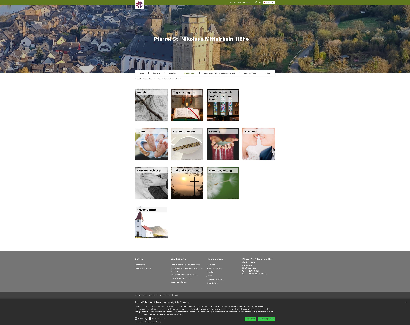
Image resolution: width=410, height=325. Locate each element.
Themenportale (215, 259)
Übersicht (179, 79)
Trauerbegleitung (220, 170)
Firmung (214, 131)
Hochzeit (251, 131)
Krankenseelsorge (149, 170)
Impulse (142, 92)
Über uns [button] (156, 73)
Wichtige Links (178, 259)
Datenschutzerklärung (174, 314)
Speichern (250, 318)
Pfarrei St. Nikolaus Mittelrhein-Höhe (148, 79)
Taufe (141, 131)
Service (139, 259)
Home (142, 73)
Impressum (139, 322)
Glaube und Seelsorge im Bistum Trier (220, 96)
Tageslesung (181, 92)
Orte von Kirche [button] (250, 73)
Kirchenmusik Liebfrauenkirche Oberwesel (219, 73)
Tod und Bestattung (186, 170)
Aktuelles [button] (172, 73)
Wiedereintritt (146, 209)
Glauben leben (189, 73)
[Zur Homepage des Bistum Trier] (269, 2)
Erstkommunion (184, 131)
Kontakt (267, 73)
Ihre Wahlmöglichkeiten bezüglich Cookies (162, 302)
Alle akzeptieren (266, 318)
